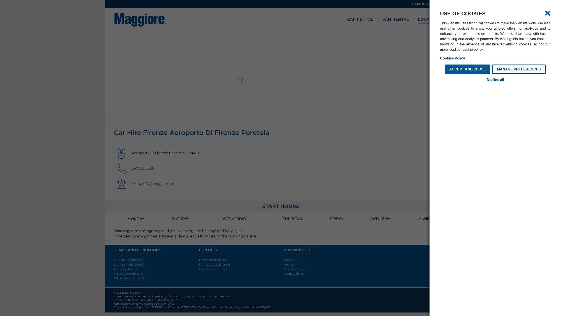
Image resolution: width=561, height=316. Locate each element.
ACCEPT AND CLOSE (467, 69)
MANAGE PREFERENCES (519, 69)
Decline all (495, 80)
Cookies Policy (452, 58)
